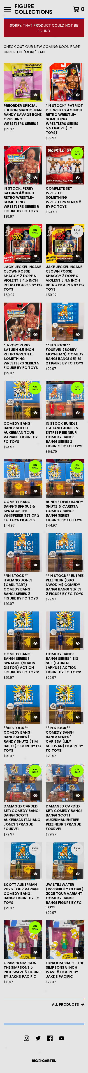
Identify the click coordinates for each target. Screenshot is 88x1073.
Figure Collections (33, 9)
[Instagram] (26, 1038)
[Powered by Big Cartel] (44, 1060)
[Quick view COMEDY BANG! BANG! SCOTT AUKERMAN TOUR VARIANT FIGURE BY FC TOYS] (35, 413)
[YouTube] (61, 1038)
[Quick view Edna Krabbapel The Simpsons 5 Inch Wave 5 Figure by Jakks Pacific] (78, 952)
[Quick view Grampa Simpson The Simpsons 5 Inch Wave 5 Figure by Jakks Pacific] (35, 952)
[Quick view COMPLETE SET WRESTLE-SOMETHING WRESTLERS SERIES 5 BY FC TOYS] (78, 178)
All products (65, 1004)
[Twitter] (38, 1038)
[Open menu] (7, 9)
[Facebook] (50, 1038)
